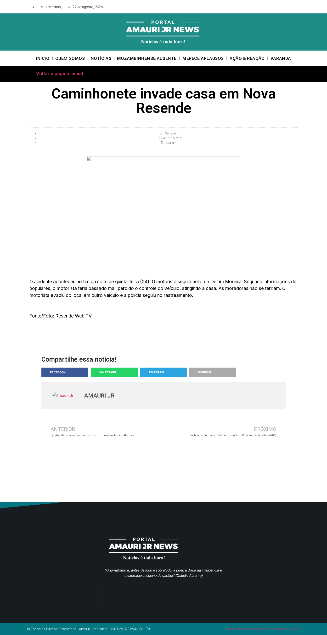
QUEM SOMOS (70, 58)
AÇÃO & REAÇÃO (247, 58)
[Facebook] (268, 6)
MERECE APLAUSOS (203, 58)
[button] (64, 372)
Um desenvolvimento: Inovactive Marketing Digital (263, 629)
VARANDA (281, 58)
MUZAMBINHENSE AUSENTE (147, 58)
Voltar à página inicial (59, 73)
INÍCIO (43, 58)
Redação (171, 133)
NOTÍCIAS (101, 58)
